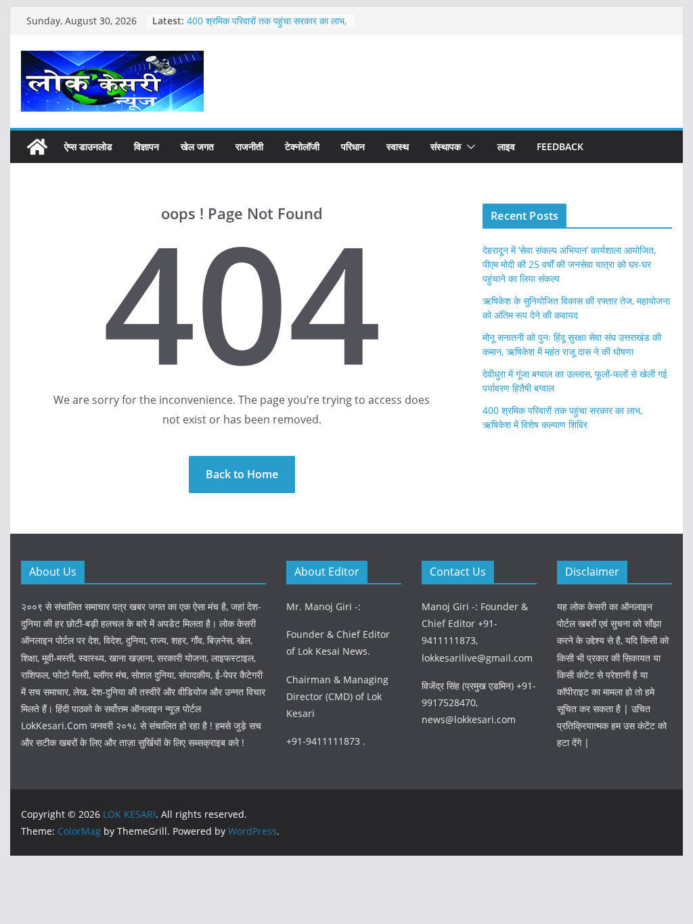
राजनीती (249, 146)
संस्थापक (445, 146)
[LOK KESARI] (37, 147)
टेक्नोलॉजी (302, 146)
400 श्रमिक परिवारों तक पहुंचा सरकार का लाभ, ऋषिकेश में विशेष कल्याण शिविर (266, 27)
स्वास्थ (397, 146)
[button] (468, 146)
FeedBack (560, 146)
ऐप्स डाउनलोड (88, 146)
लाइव (506, 146)
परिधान (353, 146)
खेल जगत (197, 146)
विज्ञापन (146, 146)
